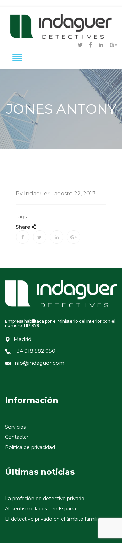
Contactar (16, 437)
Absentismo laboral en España (40, 509)
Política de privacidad (30, 447)
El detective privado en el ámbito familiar (53, 519)
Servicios (15, 427)
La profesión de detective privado (44, 498)
